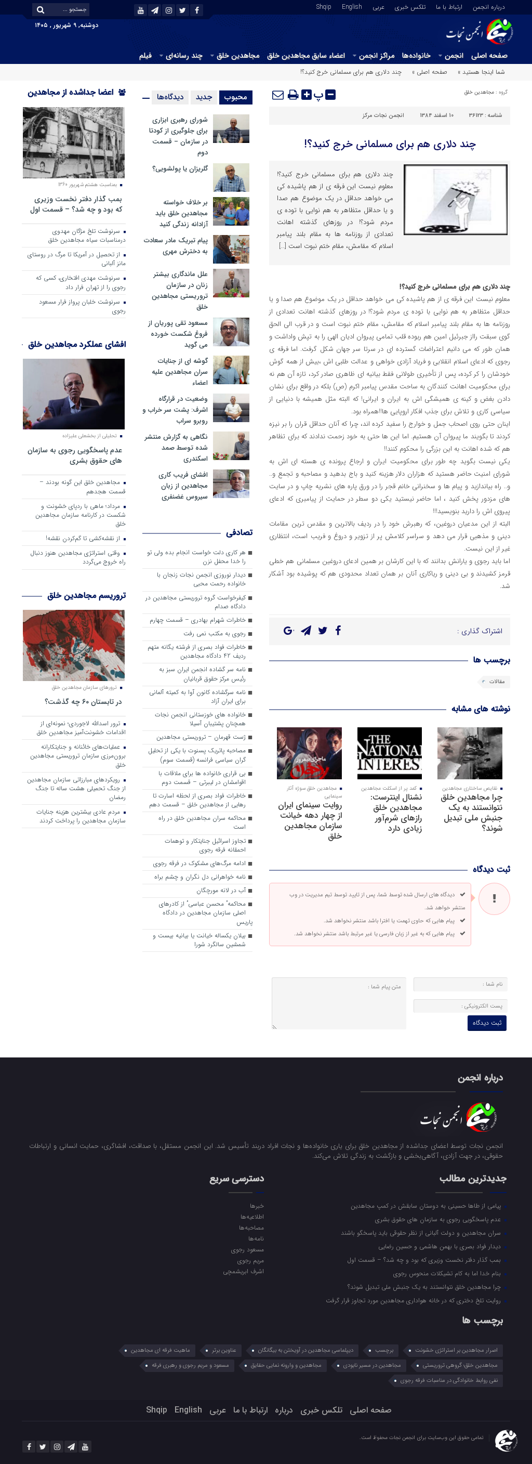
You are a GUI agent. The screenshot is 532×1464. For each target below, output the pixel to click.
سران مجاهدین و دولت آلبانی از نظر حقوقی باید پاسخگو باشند (422, 1232)
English (352, 6)
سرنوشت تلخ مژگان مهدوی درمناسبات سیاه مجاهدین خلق (87, 236)
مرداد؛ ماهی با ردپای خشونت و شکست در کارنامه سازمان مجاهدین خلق (80, 515)
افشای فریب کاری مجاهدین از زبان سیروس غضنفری (183, 485)
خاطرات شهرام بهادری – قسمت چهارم (198, 620)
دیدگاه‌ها (170, 97)
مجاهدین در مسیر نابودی (372, 1365)
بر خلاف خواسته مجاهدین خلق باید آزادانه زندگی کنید (181, 213)
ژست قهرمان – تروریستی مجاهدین (201, 737)
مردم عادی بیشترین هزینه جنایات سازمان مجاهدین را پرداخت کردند (81, 816)
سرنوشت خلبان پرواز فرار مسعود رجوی (82, 306)
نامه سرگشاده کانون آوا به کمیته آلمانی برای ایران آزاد (197, 697)
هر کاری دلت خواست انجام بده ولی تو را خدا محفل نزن (196, 557)
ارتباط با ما (449, 6)
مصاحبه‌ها (251, 1227)
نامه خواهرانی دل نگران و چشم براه (200, 877)
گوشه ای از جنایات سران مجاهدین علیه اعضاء (180, 372)
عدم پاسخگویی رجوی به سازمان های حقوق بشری (75, 455)
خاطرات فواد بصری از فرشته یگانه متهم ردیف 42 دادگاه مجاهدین (197, 652)
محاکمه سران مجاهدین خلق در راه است (202, 823)
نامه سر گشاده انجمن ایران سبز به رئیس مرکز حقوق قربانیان (202, 674)
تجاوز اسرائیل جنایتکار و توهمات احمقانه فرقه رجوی (205, 845)
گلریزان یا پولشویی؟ (180, 168)
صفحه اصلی (489, 55)
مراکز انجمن (376, 55)
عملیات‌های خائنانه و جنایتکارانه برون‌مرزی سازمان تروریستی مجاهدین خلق (78, 755)
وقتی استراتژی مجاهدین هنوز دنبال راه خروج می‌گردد (78, 557)
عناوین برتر (224, 1350)
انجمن (454, 55)
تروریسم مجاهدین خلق (86, 595)
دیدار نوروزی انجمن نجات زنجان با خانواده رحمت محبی (201, 579)
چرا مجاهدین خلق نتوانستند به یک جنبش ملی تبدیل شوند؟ (471, 813)
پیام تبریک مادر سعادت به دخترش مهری (176, 246)
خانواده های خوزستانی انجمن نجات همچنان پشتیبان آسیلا (200, 719)
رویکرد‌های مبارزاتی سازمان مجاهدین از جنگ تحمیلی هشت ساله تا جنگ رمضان (76, 788)
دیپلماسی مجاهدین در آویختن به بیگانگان (305, 1350)
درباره (284, 1410)
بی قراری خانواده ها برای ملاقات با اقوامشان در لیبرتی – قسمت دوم (202, 778)
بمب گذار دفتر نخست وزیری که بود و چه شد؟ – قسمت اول (76, 204)
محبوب (235, 97)
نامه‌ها (256, 1238)
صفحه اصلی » (429, 72)
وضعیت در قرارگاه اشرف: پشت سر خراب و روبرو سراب (175, 410)
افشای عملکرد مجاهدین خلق (77, 344)
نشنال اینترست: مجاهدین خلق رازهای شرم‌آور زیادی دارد (396, 813)
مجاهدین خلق (238, 55)
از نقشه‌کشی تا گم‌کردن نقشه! (84, 538)
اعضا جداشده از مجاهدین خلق (77, 99)
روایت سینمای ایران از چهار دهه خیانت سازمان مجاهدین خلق (310, 821)
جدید (204, 97)
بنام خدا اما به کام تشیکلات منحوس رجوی (448, 1273)
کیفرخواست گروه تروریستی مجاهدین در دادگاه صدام (195, 602)
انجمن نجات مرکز (383, 115)
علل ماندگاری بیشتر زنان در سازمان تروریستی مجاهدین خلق (180, 290)
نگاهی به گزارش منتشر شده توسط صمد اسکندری (176, 448)
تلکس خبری (410, 6)
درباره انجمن (489, 6)
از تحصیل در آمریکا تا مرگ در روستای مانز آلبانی (77, 259)
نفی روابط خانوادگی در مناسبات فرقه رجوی (449, 1380)
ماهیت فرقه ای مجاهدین (160, 1350)
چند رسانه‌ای (184, 55)
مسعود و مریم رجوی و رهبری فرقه (190, 1365)
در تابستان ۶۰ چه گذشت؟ (83, 701)
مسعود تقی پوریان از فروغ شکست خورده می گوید (178, 334)
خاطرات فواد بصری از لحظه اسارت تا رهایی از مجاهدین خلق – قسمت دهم (197, 800)
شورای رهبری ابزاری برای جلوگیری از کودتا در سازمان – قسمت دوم (178, 136)
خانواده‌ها (416, 55)
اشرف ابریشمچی (243, 1271)
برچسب (384, 1350)
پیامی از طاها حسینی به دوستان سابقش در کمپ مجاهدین (427, 1205)
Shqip (323, 6)
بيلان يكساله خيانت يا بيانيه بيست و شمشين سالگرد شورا (199, 940)
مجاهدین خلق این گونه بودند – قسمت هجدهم (82, 487)
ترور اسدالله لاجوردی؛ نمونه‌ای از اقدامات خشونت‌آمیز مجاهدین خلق (81, 728)
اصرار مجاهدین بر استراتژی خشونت (456, 1350)
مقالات (497, 681)
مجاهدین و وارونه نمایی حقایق (286, 1365)
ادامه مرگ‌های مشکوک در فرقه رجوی (199, 863)
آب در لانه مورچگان (221, 890)
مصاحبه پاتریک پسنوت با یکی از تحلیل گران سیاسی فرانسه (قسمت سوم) (197, 755)
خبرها (257, 1205)
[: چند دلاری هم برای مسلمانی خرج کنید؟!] (278, 94)
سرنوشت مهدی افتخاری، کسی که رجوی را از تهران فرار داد (81, 282)
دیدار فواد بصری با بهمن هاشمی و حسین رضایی (440, 1246)
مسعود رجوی (247, 1249)
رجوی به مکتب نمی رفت (214, 633)
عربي (378, 6)
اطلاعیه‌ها (252, 1216)
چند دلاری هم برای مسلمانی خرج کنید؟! (390, 144)
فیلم (145, 55)
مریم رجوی (250, 1260)
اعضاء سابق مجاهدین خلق (306, 55)
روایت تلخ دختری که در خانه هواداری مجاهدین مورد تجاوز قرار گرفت (414, 1300)
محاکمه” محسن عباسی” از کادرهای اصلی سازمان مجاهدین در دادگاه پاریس (205, 912)
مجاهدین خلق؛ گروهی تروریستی (460, 1365)
